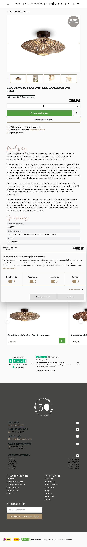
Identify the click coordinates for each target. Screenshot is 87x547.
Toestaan (70, 297)
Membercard (13, 490)
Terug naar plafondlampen (19, 11)
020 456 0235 (17, 425)
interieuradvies (37, 130)
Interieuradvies (51, 485)
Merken (48, 493)
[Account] (74, 3)
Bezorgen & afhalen (16, 485)
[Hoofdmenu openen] (8, 4)
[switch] (33, 281)
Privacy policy (47, 539)
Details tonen (74, 290)
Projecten (49, 488)
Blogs (47, 490)
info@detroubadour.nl (21, 439)
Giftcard (10, 493)
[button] (8, 43)
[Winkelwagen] (78, 3)
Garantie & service (15, 482)
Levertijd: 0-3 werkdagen (22, 97)
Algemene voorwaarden (63, 539)
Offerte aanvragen (43, 120)
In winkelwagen (40, 113)
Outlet (48, 499)
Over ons (49, 479)
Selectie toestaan (43, 297)
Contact (10, 479)
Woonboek (50, 482)
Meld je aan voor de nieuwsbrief (24, 517)
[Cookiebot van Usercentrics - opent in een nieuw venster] (74, 248)
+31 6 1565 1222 (17, 432)
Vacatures (49, 496)
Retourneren (13, 488)
